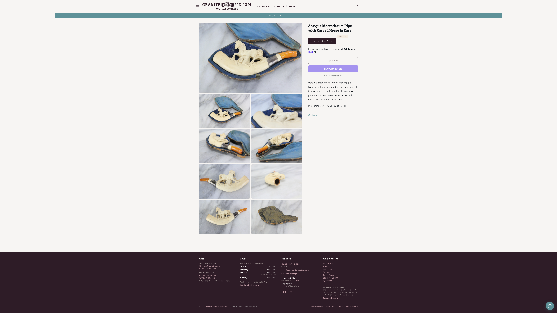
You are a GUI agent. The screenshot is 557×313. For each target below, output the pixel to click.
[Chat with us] (550, 306)
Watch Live (327, 269)
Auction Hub (328, 263)
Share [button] (314, 115)
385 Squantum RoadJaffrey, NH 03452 (208, 276)
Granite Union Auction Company (217, 306)
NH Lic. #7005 (295, 280)
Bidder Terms (328, 275)
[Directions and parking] (220, 267)
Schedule (327, 266)
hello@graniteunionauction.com (295, 270)
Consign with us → (330, 298)
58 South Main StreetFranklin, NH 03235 (208, 267)
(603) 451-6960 (290, 264)
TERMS (292, 6)
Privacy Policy (331, 306)
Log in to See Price (322, 41)
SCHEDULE (279, 6)
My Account (328, 280)
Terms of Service (316, 306)
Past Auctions (328, 272)
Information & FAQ (330, 278)
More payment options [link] (333, 76)
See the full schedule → (249, 285)
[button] (199, 6)
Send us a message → (290, 274)
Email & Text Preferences (348, 306)
